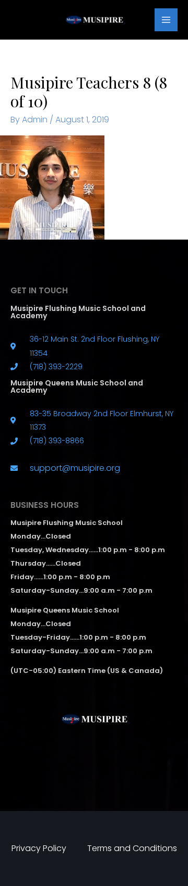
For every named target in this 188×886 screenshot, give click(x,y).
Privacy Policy (38, 848)
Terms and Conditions (132, 848)
